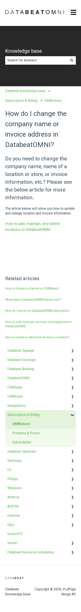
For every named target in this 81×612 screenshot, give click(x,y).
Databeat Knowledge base (25, 91)
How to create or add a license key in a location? (37, 337)
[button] (72, 351)
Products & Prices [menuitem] (26, 433)
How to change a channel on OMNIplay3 (32, 288)
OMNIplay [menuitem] (14, 387)
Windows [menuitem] (14, 488)
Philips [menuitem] (12, 479)
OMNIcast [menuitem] (15, 396)
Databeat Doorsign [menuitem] (21, 360)
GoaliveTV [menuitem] (15, 534)
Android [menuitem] (13, 497)
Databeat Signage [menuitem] (20, 350)
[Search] (72, 60)
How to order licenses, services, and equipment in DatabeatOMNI (38, 324)
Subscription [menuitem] (21, 442)
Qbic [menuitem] (10, 525)
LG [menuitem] (9, 470)
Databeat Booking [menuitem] (20, 369)
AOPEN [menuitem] (13, 506)
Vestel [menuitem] (12, 543)
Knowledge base (23, 51)
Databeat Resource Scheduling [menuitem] (30, 552)
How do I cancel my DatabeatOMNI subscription (37, 310)
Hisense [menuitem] (13, 515)
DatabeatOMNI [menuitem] (18, 378)
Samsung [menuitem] (14, 461)
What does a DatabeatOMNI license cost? (33, 299)
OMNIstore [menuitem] (21, 424)
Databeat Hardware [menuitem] (21, 451)
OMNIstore (53, 101)
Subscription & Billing (21, 101)
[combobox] (36, 60)
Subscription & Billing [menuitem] (23, 415)
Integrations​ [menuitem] (16, 406)
